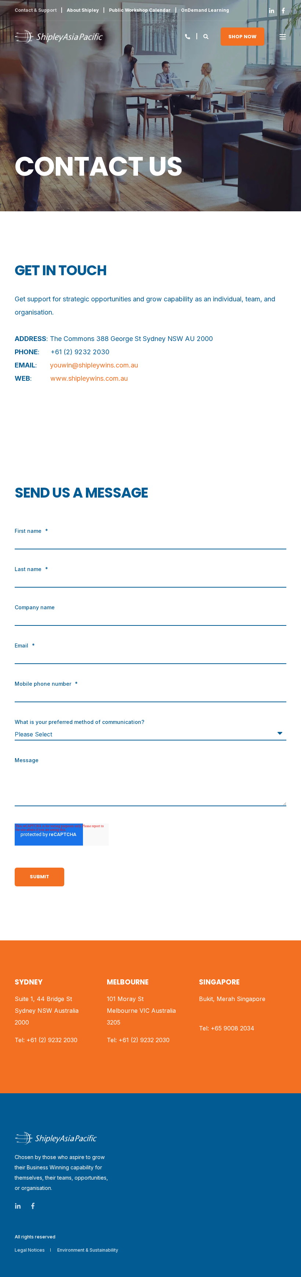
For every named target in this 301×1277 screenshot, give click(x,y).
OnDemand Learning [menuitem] (205, 10)
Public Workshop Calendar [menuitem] (140, 10)
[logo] (56, 1138)
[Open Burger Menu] (282, 37)
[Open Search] (206, 36)
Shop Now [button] (242, 36)
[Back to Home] (59, 36)
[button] (15, 1262)
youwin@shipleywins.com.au (94, 365)
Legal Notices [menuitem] (30, 1250)
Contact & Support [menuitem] (36, 10)
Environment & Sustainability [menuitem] (87, 1250)
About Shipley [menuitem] (83, 10)
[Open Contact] (187, 35)
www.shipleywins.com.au (89, 378)
